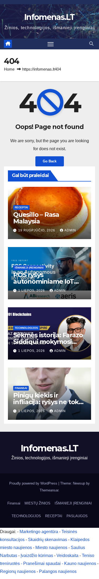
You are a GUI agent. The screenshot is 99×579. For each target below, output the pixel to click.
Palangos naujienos (58, 571)
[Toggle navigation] (50, 44)
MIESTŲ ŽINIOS (37, 503)
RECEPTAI (21, 207)
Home (9, 69)
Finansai (21, 388)
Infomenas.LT (49, 17)
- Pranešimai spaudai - (42, 563)
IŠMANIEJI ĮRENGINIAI (29, 267)
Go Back (49, 161)
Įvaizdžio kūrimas (37, 555)
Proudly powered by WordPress (33, 483)
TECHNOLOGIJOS (26, 327)
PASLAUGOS (77, 516)
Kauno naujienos (80, 563)
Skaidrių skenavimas (47, 539)
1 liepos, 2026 (32, 290)
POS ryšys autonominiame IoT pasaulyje (43, 281)
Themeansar (49, 490)
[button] (91, 43)
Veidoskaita (67, 555)
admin (70, 230)
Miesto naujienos (51, 547)
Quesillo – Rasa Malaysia (36, 218)
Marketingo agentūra (39, 531)
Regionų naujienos (18, 571)
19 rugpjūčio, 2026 (37, 230)
